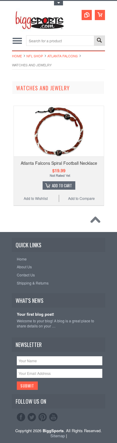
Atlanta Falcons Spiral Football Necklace (59, 163)
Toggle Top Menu (58, 3)
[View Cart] (100, 15)
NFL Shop (34, 55)
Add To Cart (62, 185)
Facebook (21, 417)
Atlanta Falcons (62, 55)
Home (17, 55)
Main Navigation (17, 40)
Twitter (32, 417)
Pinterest (42, 417)
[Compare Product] (87, 15)
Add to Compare (81, 198)
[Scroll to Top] (97, 221)
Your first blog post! (35, 314)
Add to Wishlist (36, 198)
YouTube (53, 417)
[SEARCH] (99, 41)
